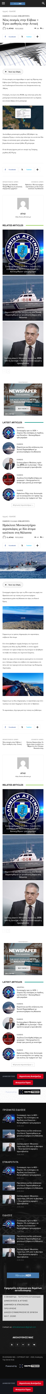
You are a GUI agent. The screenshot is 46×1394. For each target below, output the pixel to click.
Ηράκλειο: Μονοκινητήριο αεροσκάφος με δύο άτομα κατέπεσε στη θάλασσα (34, 187)
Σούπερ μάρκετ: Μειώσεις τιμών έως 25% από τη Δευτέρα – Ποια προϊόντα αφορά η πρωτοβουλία (23, 361)
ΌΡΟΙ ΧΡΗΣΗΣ (10, 1308)
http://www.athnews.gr (23, 217)
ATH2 (11, 28)
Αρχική (5, 11)
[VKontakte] (34, 1345)
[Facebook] (17, 1345)
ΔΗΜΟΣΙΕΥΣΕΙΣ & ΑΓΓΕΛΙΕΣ (16, 1300)
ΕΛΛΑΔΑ (13, 16)
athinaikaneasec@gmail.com (24, 1327)
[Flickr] (23, 1345)
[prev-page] (4, 371)
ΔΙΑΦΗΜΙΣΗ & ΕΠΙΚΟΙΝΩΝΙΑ (16, 1304)
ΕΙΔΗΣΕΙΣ (12, 11)
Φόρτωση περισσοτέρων (22, 505)
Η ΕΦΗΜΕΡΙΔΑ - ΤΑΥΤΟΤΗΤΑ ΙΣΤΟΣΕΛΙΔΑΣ (22, 1297)
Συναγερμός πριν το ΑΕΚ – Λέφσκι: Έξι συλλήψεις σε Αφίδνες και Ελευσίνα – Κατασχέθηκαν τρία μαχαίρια (23, 269)
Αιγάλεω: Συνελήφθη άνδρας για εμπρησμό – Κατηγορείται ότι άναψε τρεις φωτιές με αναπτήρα (29, 480)
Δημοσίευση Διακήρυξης (30, 1383)
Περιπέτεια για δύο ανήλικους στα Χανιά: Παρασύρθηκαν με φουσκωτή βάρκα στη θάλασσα (23, 315)
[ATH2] (5, 28)
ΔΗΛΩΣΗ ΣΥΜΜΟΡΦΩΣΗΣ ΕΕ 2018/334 (21, 1312)
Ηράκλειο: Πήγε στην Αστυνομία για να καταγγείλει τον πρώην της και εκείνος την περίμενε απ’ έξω (29, 495)
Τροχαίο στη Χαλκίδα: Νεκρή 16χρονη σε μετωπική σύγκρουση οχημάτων (12, 187)
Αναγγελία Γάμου (23, 1389)
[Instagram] (28, 1345)
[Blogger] (12, 1345)
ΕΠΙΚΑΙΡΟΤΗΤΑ (24, 16)
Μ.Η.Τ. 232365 (10, 1316)
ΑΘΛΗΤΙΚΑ (23, 263)
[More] (37, 36)
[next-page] (8, 371)
